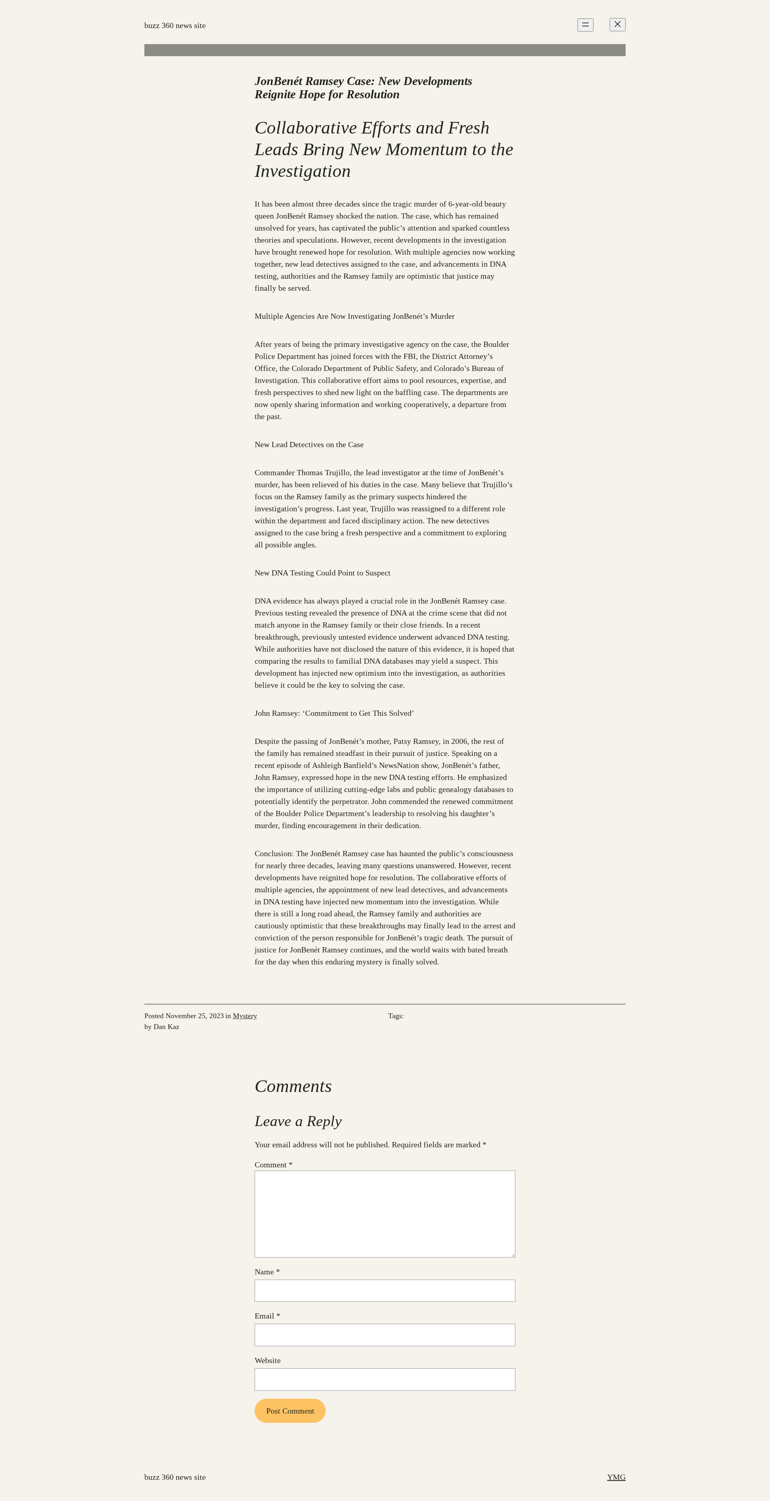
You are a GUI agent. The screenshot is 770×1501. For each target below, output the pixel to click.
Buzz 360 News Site (175, 25)
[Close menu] (618, 24)
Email (267, 1315)
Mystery (245, 1016)
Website (268, 1360)
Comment (274, 1164)
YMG (616, 1477)
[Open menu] (586, 25)
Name (267, 1271)
